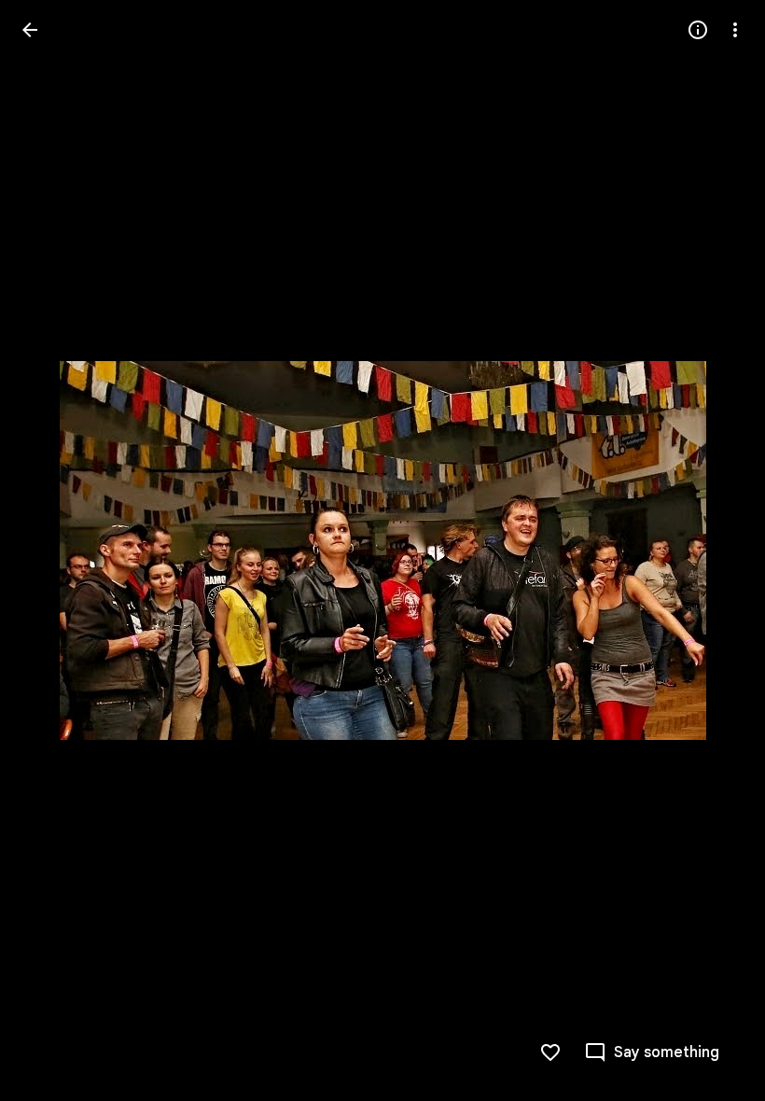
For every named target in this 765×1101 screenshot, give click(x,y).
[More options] (735, 30)
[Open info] (697, 30)
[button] (52, 550)
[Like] (550, 1052)
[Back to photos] (29, 29)
